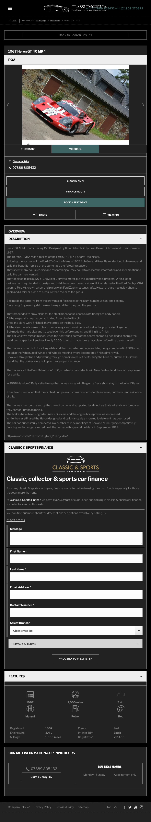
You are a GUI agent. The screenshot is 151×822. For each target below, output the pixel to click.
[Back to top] (112, 807)
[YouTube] (135, 807)
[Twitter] (130, 807)
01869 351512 (15, 520)
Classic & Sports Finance (25, 499)
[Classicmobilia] (75, 8)
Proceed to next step (75, 658)
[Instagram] (141, 807)
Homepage (41, 20)
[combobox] (76, 630)
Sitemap (83, 807)
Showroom (55, 20)
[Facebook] (124, 807)
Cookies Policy (64, 807)
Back (14, 20)
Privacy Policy (42, 807)
